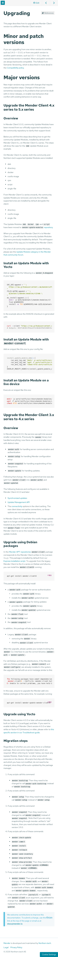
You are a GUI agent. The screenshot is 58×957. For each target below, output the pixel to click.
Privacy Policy (16, 947)
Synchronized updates (17, 498)
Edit (37, 2)
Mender (7, 943)
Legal (6, 947)
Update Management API (19, 502)
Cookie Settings (49, 954)
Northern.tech (45, 943)
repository (37, 227)
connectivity (17, 506)
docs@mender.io (14, 923)
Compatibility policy (15, 67)
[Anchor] (32, 12)
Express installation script (14, 561)
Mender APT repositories (20, 551)
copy (50, 575)
